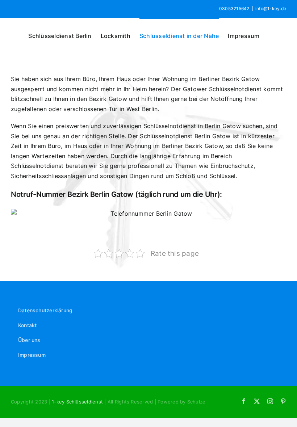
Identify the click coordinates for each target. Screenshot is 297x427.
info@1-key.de (270, 8)
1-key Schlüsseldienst (78, 402)
